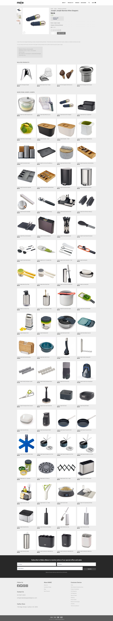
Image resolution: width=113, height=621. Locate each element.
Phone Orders (73, 599)
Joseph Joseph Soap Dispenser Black (44, 430)
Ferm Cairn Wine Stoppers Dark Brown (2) (64, 84)
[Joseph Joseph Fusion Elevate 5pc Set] (66, 225)
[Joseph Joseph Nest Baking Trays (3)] (86, 322)
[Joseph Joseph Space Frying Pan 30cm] (86, 419)
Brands (77, 2)
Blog (45, 589)
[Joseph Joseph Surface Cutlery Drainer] (86, 467)
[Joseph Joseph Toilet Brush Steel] (86, 516)
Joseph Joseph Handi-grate (82, 260)
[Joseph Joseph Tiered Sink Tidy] (26, 516)
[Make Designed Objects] (20, 3)
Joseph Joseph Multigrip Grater (23, 332)
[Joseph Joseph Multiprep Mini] (46, 322)
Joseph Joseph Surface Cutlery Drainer (84, 478)
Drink (55, 8)
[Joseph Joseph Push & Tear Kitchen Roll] (46, 394)
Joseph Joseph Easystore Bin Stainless (84, 187)
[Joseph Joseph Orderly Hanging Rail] (86, 346)
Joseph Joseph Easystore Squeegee (23, 211)
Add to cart (61, 33)
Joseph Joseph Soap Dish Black (83, 405)
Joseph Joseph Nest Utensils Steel (63, 357)
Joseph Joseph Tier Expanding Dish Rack (84, 502)
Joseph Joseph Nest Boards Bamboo (24, 357)
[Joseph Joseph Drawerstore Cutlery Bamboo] (86, 152)
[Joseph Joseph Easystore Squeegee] (26, 200)
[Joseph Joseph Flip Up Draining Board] (26, 225)
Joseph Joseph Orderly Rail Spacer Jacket (24, 381)
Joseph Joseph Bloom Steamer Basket (24, 138)
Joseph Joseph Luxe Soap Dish (82, 284)
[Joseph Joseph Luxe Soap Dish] (86, 273)
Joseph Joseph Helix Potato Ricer (43, 284)
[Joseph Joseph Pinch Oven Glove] (66, 370)
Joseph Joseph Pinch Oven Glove (63, 381)
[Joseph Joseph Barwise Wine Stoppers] (66, 103)
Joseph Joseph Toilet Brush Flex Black (44, 527)
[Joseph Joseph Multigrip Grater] (26, 322)
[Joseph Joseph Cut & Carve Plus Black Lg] (46, 152)
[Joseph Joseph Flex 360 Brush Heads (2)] (86, 200)
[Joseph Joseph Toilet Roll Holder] (26, 540)
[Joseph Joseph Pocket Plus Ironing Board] (86, 370)
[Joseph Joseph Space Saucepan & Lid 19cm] (66, 443)
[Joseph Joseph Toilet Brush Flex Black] (46, 516)
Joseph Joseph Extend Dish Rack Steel (64, 211)
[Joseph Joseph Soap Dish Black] (86, 394)
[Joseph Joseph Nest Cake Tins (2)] (46, 346)
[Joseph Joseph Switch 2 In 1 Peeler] (46, 491)
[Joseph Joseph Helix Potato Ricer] (46, 273)
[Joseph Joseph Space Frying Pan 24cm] (66, 419)
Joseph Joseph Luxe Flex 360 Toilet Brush (64, 284)
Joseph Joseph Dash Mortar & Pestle (64, 163)
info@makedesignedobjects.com (27, 598)
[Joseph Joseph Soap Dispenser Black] (46, 419)
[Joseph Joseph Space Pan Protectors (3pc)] (26, 443)
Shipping (72, 597)
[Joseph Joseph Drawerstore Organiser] (26, 176)
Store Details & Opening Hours (77, 587)
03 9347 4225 (21, 595)
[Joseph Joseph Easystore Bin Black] (66, 176)
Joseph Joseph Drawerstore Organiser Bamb (45, 187)
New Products (47, 591)
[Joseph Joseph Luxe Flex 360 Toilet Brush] (66, 273)
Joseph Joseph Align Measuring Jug (43, 114)
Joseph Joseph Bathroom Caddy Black (84, 114)
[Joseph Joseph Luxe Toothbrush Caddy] (46, 297)
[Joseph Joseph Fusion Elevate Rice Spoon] (86, 225)
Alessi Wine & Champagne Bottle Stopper (84, 84)
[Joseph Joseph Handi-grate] (86, 249)
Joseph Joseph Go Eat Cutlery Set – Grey (64, 260)
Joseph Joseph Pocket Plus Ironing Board (84, 381)
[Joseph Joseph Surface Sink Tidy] (26, 491)
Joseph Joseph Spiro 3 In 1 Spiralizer (23, 478)
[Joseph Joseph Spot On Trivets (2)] (46, 467)
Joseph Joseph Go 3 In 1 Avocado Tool (44, 260)
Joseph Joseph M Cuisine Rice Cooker (64, 308)
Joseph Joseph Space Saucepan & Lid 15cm (45, 454)
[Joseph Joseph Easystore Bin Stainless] (86, 176)
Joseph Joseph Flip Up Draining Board (24, 235)
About (64, 2)
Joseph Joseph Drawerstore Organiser (24, 187)
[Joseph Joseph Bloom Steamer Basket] (26, 128)
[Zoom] (24, 33)
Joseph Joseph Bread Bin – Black (43, 138)
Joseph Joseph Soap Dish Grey (22, 430)
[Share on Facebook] (52, 30)
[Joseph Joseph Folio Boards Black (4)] (46, 225)
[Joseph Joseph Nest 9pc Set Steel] (66, 322)
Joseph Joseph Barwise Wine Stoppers (64, 114)
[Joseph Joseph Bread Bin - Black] (46, 128)
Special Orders (74, 595)
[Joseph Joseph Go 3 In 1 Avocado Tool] (46, 249)
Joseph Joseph (57, 23)
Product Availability (75, 589)
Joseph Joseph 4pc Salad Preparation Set (24, 114)
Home (52, 8)
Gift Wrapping (74, 591)
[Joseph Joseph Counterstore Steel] (26, 152)
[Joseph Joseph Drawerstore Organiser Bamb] (46, 176)
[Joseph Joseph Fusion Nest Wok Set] (26, 249)
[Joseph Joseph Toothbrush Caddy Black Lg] (46, 540)
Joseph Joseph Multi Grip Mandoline (83, 308)
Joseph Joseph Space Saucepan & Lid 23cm (85, 454)
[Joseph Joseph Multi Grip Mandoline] (86, 297)
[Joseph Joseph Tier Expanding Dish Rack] (86, 491)
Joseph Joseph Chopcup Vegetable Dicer (84, 138)
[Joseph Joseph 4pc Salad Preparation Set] (26, 103)
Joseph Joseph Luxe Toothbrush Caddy (44, 308)
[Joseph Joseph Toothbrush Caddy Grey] (86, 540)
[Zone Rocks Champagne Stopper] (26, 74)
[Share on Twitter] (54, 30)
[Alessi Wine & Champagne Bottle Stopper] (86, 74)
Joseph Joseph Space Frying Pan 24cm (64, 430)
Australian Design (47, 587)
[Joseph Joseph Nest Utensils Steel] (66, 346)
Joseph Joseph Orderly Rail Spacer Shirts (44, 381)
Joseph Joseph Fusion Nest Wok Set (23, 260)
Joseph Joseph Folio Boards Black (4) (44, 235)
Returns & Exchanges (75, 601)
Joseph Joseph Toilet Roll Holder (23, 551)
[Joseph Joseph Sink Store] (66, 394)
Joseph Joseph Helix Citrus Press (23, 284)
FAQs (72, 585)
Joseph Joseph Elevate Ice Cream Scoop (44, 211)
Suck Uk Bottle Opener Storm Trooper (43, 84)
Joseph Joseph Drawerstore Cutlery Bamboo (85, 163)
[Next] (47, 21)
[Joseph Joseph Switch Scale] (66, 491)
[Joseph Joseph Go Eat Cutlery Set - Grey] (66, 249)
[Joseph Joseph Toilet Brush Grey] (66, 516)
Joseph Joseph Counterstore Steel (23, 163)
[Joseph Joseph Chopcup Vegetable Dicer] (86, 128)
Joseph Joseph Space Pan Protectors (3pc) (25, 454)
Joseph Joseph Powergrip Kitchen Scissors (25, 405)
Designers (83, 2)
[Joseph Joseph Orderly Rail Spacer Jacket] (26, 370)
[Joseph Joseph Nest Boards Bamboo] (26, 346)
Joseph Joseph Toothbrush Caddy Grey (84, 551)
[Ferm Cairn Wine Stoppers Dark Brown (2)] (66, 74)
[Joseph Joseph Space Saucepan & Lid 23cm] (86, 443)
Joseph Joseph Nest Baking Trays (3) (84, 332)
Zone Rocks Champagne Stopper (23, 84)
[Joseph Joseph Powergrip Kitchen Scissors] (26, 394)
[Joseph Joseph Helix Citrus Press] (26, 273)
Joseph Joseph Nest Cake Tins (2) (43, 357)
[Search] (89, 2)
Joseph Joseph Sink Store (62, 405)
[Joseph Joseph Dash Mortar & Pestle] (66, 152)
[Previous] (24, 21)
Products (70, 2)
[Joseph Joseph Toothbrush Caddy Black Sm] (66, 540)
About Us (46, 585)
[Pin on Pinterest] (58, 30)
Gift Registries (74, 593)
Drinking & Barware (62, 8)
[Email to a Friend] (56, 30)
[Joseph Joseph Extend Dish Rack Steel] (66, 200)
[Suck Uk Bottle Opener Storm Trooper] (46, 74)
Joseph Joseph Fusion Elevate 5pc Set (64, 235)
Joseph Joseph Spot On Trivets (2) (43, 478)
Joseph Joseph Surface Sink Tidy (23, 502)
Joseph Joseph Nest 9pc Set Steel (63, 332)
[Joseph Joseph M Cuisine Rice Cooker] (66, 297)
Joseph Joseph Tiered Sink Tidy (22, 527)
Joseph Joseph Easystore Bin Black (63, 187)
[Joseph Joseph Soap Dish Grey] (26, 419)
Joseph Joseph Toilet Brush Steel (83, 527)
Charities (72, 603)
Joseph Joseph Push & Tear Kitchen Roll (44, 405)
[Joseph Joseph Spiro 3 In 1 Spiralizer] (26, 467)
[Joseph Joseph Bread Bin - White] (66, 128)
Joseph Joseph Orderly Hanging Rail (83, 357)
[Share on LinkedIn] (60, 30)
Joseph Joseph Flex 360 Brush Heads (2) (84, 211)
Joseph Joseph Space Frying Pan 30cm (84, 430)
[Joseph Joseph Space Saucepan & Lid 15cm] (46, 443)
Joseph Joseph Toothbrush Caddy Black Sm (65, 551)
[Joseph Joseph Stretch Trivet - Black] (66, 467)
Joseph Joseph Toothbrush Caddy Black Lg (45, 551)
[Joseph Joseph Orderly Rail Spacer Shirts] (46, 370)
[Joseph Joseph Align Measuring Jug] (46, 103)
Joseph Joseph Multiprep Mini (42, 332)
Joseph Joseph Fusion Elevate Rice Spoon (84, 235)
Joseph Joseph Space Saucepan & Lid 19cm (65, 454)
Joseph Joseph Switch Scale (62, 502)
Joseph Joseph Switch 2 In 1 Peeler (43, 502)
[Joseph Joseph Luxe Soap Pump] (26, 297)
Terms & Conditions (75, 605)
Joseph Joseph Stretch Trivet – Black (64, 478)
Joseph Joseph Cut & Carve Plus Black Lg (44, 163)
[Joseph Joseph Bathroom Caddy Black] (86, 103)
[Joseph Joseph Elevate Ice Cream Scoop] (46, 200)
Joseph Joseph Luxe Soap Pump (23, 308)
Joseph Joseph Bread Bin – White (63, 138)
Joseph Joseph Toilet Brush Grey (63, 527)
